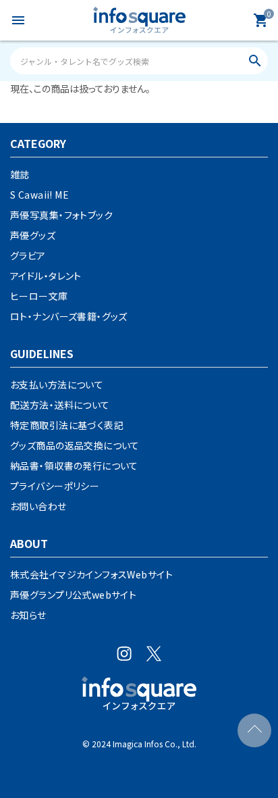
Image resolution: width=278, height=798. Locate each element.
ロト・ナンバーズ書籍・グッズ (69, 316)
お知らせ (28, 615)
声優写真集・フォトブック (61, 215)
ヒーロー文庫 (39, 296)
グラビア (28, 255)
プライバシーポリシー (54, 486)
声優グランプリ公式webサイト (73, 594)
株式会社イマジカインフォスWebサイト (91, 574)
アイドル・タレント (46, 275)
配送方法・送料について (60, 405)
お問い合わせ (38, 506)
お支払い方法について (56, 384)
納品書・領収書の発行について (74, 465)
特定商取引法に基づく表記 (66, 425)
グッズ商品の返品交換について (75, 445)
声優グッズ (32, 235)
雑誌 (20, 174)
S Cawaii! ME (39, 194)
